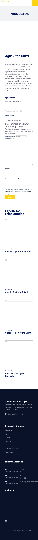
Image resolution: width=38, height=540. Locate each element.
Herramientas (9, 445)
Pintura (7, 438)
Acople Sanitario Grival (16, 292)
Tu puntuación (10, 136)
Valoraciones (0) (13, 111)
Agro (6, 434)
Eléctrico (8, 441)
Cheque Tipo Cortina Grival (18, 332)
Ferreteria (8, 430)
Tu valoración (10, 138)
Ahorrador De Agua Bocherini (14, 375)
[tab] (14, 111)
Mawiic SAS (18, 530)
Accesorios (9, 452)
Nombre (8, 169)
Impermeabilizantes (12, 448)
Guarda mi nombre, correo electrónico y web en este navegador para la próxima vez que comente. (19, 191)
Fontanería (17, 102)
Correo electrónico (12, 179)
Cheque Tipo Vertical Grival (18, 251)
